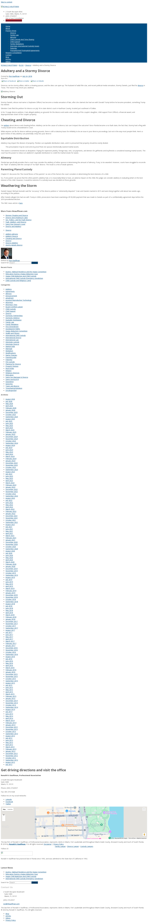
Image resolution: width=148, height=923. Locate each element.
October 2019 (11, 573)
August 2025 (10, 419)
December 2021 (12, 516)
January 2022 (10, 513)
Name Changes (11, 355)
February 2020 (11, 564)
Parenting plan (11, 357)
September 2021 (12, 522)
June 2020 (9, 555)
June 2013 (9, 740)
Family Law (14, 35)
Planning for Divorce (13, 364)
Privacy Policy (58, 844)
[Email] (1, 863)
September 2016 (12, 654)
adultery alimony (12, 234)
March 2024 (10, 456)
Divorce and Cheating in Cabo (17, 218)
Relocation (10, 375)
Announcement (11, 296)
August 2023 (10, 472)
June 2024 (9, 450)
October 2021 (11, 520)
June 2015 (9, 687)
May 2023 (9, 478)
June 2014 (9, 714)
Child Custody (11, 309)
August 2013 (10, 736)
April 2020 (9, 560)
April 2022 (9, 507)
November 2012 (12, 756)
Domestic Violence (13, 318)
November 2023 (12, 465)
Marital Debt (10, 346)
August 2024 (10, 445)
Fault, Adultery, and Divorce (16, 222)
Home (8, 26)
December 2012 (12, 753)
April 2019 (9, 586)
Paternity (13, 48)
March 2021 (10, 535)
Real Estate (10, 368)
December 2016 (12, 648)
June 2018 (9, 608)
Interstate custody (12, 342)
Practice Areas (11, 31)
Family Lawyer (60, 846)
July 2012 (9, 764)
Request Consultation (14, 53)
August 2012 (10, 762)
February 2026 (11, 408)
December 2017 (12, 621)
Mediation (9, 351)
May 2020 (9, 557)
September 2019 (12, 575)
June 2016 (9, 661)
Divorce (13, 33)
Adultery (9, 289)
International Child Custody (16, 335)
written (6, 125)
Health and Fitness (12, 333)
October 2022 (11, 494)
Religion (8, 371)
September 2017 (12, 628)
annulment (10, 298)
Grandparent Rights (13, 329)
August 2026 (10, 399)
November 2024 (12, 439)
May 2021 (9, 531)
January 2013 (10, 751)
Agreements (10, 291)
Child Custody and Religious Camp (18, 280)
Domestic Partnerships (14, 316)
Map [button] (4, 809)
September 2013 (12, 734)
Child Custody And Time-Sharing (22, 39)
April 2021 (9, 533)
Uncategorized (11, 390)
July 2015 (9, 685)
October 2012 (11, 758)
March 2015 (10, 694)
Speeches (9, 384)
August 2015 (10, 683)
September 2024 (12, 443)
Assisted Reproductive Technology (18, 300)
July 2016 (9, 659)
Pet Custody (10, 362)
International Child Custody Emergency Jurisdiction (24, 278)
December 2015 (12, 674)
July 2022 (9, 500)
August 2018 (10, 604)
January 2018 (10, 619)
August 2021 (10, 524)
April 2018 (9, 613)
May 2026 (9, 403)
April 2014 (9, 718)
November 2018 (12, 597)
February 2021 (11, 538)
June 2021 (9, 529)
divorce (140, 85)
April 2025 (9, 428)
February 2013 (11, 749)
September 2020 (12, 549)
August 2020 (10, 551)
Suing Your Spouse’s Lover (15, 224)
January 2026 (10, 410)
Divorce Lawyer (73, 846)
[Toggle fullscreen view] (144, 809)
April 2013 (9, 745)
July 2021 (9, 527)
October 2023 (11, 467)
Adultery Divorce (12, 236)
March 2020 (10, 562)
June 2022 (9, 502)
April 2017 (9, 639)
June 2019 (9, 582)
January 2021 (10, 540)
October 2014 (11, 705)
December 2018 (12, 595)
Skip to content (6, 2)
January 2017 (10, 646)
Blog (7, 57)
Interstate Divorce (12, 344)
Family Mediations (17, 44)
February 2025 (11, 432)
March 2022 (10, 509)
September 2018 (12, 602)
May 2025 (9, 425)
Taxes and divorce (12, 386)
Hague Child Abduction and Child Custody (21, 276)
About (8, 28)
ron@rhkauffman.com (11, 904)
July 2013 (9, 738)
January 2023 (10, 487)
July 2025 (9, 421)
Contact (8, 55)
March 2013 (10, 747)
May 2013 (9, 742)
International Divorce (13, 338)
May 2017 (9, 637)
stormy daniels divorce (14, 245)
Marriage (9, 349)
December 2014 (12, 701)
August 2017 (10, 630)
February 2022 (11, 511)
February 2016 (11, 670)
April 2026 (9, 406)
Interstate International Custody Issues (24, 46)
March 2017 (10, 641)
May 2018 (9, 610)
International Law (12, 340)
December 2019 (12, 568)
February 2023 (11, 485)
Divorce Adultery (12, 243)
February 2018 (11, 617)
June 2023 (9, 476)
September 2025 (12, 417)
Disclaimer (48, 844)
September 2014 (12, 707)
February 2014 (11, 723)
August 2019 (10, 577)
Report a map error (141, 838)
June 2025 (9, 423)
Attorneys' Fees (11, 304)
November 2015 (12, 676)
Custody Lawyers (86, 846)
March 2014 (10, 720)
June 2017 (9, 635)
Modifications (11, 353)
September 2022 (12, 496)
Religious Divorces (12, 373)
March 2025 (10, 430)
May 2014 (9, 716)
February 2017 (11, 643)
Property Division (12, 366)
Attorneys (9, 302)
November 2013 (12, 729)
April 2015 (9, 692)
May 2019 (9, 584)
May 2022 (9, 505)
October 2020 (11, 546)
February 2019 (11, 591)
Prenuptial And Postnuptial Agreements (25, 50)
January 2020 (10, 566)
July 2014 (9, 712)
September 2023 (12, 469)
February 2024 (11, 458)
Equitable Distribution (14, 320)
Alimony (13, 37)
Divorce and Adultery (13, 226)
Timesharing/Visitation (14, 388)
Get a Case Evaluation (14, 20)
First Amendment (12, 327)
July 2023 (9, 474)
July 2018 (9, 606)
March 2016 (10, 668)
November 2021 (12, 518)
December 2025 (12, 412)
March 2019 (10, 588)
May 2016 (9, 663)
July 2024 (9, 447)
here (21, 203)
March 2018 (10, 615)
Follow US (4, 848)
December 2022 (12, 489)
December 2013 (12, 727)
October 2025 (11, 414)
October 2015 (11, 679)
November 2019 (12, 571)
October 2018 (11, 599)
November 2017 (12, 624)
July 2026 (9, 401)
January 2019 (10, 593)
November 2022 (12, 491)
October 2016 (11, 652)
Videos (8, 61)
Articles (8, 59)
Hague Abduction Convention (16, 331)
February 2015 (11, 696)
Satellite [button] (10, 809)
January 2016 (10, 672)
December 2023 (12, 463)
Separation (10, 382)
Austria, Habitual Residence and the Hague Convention (26, 272)
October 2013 (11, 731)
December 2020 (12, 542)
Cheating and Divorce (14, 238)
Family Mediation (12, 324)
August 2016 (10, 657)
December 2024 (12, 436)
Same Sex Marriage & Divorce (17, 377)
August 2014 (10, 709)
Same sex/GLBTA (12, 379)
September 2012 (12, 760)
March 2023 (10, 483)
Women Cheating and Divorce (17, 215)
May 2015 (9, 690)
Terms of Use (132, 838)
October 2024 (11, 441)
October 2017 (11, 626)
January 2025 (10, 434)
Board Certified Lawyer (14, 307)
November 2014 (12, 703)
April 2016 (9, 665)
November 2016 (12, 650)
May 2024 (9, 452)
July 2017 (9, 632)
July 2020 (9, 553)
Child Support (15, 42)
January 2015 (10, 698)
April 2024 (9, 454)
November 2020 (12, 544)
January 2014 (10, 725)
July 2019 (9, 579)
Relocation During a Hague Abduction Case (22, 274)
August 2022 (10, 498)
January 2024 (10, 461)
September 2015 (12, 681)
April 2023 (9, 480)
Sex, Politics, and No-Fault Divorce (18, 220)
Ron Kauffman (14, 76)
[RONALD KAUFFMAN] (10, 6)
